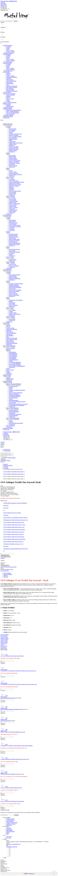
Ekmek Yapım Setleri (13, 236)
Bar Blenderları (12, 352)
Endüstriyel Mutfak (7, 108)
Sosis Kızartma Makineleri (15, 362)
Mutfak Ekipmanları (7, 45)
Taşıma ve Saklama (10, 51)
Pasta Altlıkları (12, 310)
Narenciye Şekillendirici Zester (16, 709)
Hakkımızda (9, 825)
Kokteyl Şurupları (10, 89)
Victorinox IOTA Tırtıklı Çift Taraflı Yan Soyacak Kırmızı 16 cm (22, 684)
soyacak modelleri (5, 634)
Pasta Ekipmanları (7, 63)
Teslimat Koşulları (10, 818)
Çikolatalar (8, 78)
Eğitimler (8, 105)
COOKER (3, 759)
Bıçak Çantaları (12, 198)
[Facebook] (10, 849)
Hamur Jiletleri (12, 221)
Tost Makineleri (12, 358)
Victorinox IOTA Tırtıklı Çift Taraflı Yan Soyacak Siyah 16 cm (22, 670)
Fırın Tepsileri (12, 250)
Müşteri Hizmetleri (10, 831)
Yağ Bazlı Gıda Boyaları (11, 86)
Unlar (7, 84)
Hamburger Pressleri (13, 149)
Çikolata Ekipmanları (14, 284)
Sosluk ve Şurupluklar (14, 161)
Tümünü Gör (12, 151)
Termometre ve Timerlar (14, 163)
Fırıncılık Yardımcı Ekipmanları (16, 423)
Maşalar (11, 132)
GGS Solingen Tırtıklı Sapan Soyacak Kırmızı (13, 801)
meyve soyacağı (4, 637)
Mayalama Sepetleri (13, 234)
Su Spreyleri (12, 229)
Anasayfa (5, 464)
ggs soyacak (3, 647)
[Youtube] (10, 854)
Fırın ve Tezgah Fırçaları (14, 225)
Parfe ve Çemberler (13, 305)
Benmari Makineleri (13, 410)
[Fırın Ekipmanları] (7, 62)
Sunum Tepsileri (12, 193)
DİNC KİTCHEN (5, 709)
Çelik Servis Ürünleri (14, 180)
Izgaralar (11, 387)
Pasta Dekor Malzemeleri (14, 278)
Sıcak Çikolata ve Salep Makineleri (17, 366)
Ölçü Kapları (12, 164)
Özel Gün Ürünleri (10, 114)
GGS (2, 485)
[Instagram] (10, 856)
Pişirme (8, 49)
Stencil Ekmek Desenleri (14, 243)
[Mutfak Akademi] (7, 107)
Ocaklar (11, 399)
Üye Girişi (8, 837)
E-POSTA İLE (6, 449)
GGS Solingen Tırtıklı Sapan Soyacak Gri (12, 787)
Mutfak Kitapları (10, 106)
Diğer (8, 569)
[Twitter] (10, 851)
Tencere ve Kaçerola (13, 173)
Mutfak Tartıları (12, 156)
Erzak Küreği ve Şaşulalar (15, 226)
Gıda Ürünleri (6, 72)
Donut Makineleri (13, 354)
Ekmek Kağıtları (12, 259)
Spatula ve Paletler (13, 277)
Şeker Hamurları (10, 88)
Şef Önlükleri (12, 179)
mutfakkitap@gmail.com (11, 846)
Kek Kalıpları (12, 302)
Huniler (10, 140)
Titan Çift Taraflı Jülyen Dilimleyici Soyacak (15, 732)
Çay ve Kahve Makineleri (15, 363)
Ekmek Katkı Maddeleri (11, 77)
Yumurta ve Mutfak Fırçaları (15, 134)
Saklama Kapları (12, 202)
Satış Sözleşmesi (10, 821)
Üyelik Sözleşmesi (10, 820)
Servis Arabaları (12, 199)
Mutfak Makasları (13, 139)
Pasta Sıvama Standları (14, 291)
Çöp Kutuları (12, 208)
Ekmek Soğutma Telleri (14, 239)
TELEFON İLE (7, 450)
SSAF (2, 720)
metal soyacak (4, 648)
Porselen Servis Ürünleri (14, 183)
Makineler (8, 96)
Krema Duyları (12, 288)
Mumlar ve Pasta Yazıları (14, 314)
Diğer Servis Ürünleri (14, 186)
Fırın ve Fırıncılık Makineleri (12, 112)
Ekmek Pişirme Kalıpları (14, 251)
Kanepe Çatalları (13, 312)
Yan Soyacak (6, 720)
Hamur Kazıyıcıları (13, 222)
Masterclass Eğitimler (8, 116)
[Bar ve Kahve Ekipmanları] (9, 102)
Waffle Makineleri (13, 353)
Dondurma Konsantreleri (11, 91)
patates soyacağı (4, 642)
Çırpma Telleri (12, 141)
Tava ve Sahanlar (13, 172)
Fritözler (11, 361)
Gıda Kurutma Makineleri (15, 395)
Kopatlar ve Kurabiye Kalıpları (16, 283)
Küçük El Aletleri (13, 150)
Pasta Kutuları (12, 319)
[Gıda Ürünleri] (7, 92)
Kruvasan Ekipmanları (14, 295)
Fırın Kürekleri (12, 220)
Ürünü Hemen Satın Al (5, 556)
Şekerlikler (11, 189)
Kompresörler (12, 413)
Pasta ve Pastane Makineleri (12, 111)
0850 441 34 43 (9, 844)
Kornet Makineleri (13, 356)
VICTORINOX (4, 670)
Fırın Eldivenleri (12, 224)
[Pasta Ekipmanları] (8, 70)
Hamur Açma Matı (13, 293)
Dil (1, 7)
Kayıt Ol (2, 461)
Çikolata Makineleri (13, 415)
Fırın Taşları (11, 253)
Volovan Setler (12, 292)
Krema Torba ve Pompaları (15, 290)
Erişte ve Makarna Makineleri (15, 392)
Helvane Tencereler (13, 386)
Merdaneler (11, 145)
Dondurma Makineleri (14, 411)
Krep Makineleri (12, 357)
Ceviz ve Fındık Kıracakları (15, 136)
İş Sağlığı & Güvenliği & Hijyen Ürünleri (18, 404)
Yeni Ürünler (9, 829)
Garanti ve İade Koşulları (11, 822)
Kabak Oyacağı (10, 698)
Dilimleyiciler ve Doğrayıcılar (15, 142)
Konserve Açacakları (13, 135)
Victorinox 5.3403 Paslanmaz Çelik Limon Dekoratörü (20, 745)
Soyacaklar (11, 131)
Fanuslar (11, 311)
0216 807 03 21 (17, 844)
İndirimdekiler (9, 830)
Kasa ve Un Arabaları (14, 265)
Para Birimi (3, 8)
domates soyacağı (4, 638)
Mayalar (8, 74)
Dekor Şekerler (9, 79)
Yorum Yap (13, 566)
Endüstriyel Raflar (13, 210)
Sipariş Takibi (4, 5)
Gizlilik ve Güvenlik (10, 823)
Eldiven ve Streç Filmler (14, 203)
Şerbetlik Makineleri (13, 359)
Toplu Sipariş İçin (4, 570)
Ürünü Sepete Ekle (5, 555)
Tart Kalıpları (12, 303)
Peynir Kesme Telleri (13, 147)
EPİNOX (3, 732)
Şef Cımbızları (12, 130)
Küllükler (11, 187)
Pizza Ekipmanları (13, 241)
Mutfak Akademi (7, 103)
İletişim (7, 832)
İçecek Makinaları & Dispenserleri (16, 405)
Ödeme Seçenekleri (7, 574)
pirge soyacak (4, 643)
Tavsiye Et (3, 566)
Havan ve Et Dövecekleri (14, 160)
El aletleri (8, 55)
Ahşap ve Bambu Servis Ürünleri (16, 182)
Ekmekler (8, 73)
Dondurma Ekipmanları (14, 286)
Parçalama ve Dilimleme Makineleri (17, 390)
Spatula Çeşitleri (12, 144)
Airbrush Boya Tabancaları (15, 414)
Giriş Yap (3, 442)
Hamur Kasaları (12, 264)
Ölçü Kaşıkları (12, 155)
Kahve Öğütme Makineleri (15, 364)
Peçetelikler (11, 188)
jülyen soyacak (4, 635)
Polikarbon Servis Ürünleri (15, 184)
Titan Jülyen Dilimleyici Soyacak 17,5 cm (14, 774)
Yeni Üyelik (9, 836)
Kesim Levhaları (12, 158)
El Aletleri (8, 46)
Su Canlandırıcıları (13, 397)
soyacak (2, 644)
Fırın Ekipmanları (7, 54)
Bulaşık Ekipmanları (13, 400)
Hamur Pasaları (12, 238)
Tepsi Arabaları (12, 211)
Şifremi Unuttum (11, 457)
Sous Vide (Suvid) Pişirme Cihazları (17, 401)
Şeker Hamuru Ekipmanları (15, 287)
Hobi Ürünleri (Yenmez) (11, 87)
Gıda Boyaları (9, 82)
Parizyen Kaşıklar (13, 137)
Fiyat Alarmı (8, 566)
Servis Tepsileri (12, 192)
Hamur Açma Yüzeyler (14, 240)
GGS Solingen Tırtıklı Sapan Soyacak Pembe (13, 655)
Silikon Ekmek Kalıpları (14, 249)
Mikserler (11, 421)
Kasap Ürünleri (12, 402)
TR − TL (4, 6)
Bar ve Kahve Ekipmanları (9, 93)
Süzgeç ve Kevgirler (13, 146)
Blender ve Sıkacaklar (14, 394)
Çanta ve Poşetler (13, 205)
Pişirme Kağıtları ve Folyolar (15, 174)
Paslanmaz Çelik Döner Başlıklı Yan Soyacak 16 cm (17, 759)
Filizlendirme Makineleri (14, 396)
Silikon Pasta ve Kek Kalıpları (16, 300)
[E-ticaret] (29, 873)
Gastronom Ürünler (13, 201)
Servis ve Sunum (10, 50)
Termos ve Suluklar (13, 207)
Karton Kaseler (12, 206)
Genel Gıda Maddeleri (11, 81)
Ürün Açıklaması (7, 573)
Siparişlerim (3, 3)
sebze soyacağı (4, 641)
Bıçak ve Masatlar (13, 165)
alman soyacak (4, 646)
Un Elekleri (11, 227)
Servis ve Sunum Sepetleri (15, 191)
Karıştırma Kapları (13, 159)
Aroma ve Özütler (10, 75)
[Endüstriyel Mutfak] (8, 115)
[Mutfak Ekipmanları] (8, 53)
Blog (7, 834)
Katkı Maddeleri (10, 83)
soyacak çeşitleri (4, 639)
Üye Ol (2, 443)
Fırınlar (10, 388)
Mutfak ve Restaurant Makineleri (13, 110)
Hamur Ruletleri (12, 128)
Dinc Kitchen (4, 698)
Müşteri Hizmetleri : (9, 1)
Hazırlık (8, 48)
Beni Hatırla (5, 457)
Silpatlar (11, 170)
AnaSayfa (3, 2)
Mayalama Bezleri (13, 235)
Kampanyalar (6, 117)
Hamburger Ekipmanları (14, 244)
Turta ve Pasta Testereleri (14, 274)
